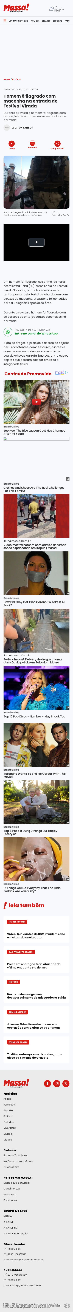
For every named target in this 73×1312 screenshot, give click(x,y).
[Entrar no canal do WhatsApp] (8, 332)
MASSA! (8, 1216)
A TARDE (8, 1222)
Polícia (16, 79)
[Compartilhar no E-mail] (61, 155)
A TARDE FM (11, 1227)
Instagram (10, 1194)
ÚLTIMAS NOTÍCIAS (18, 20)
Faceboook (10, 1200)
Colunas (10, 1150)
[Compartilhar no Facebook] (52, 155)
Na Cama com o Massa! (18, 1161)
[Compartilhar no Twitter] (56, 155)
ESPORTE (57, 20)
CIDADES (46, 20)
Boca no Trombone (15, 1155)
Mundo (8, 1134)
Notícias (10, 1094)
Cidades (9, 1122)
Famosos (9, 1104)
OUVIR (12, 148)
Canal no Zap (12, 1188)
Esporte (8, 1110)
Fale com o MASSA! (18, 1178)
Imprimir (32, 147)
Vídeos (8, 1139)
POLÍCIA (35, 20)
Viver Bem (10, 1128)
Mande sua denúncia (17, 1183)
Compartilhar (57, 148)
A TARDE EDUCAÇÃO (16, 1233)
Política (8, 1116)
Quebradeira (11, 1167)
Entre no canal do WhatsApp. (36, 333)
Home (8, 79)
